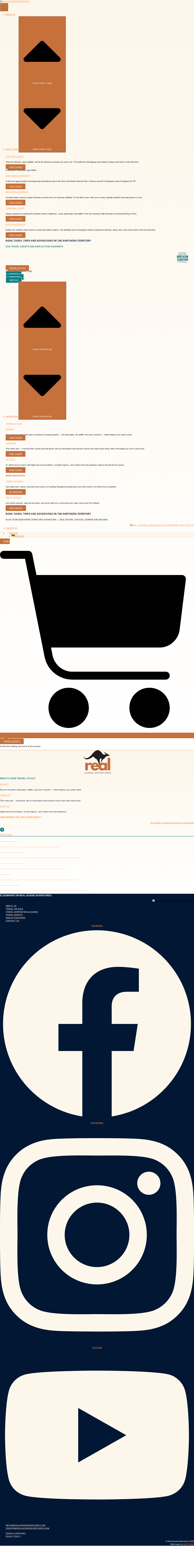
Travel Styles (14, 423)
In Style (10, 459)
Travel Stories (14, 481)
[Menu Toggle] (4, 7)
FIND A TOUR (6, 835)
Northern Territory (18, 176)
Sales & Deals (14, 497)
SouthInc (188, 1544)
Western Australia (17, 192)
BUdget (10, 429)
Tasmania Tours (15, 208)
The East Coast (15, 156)
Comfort (11, 443)
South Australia (15, 224)
